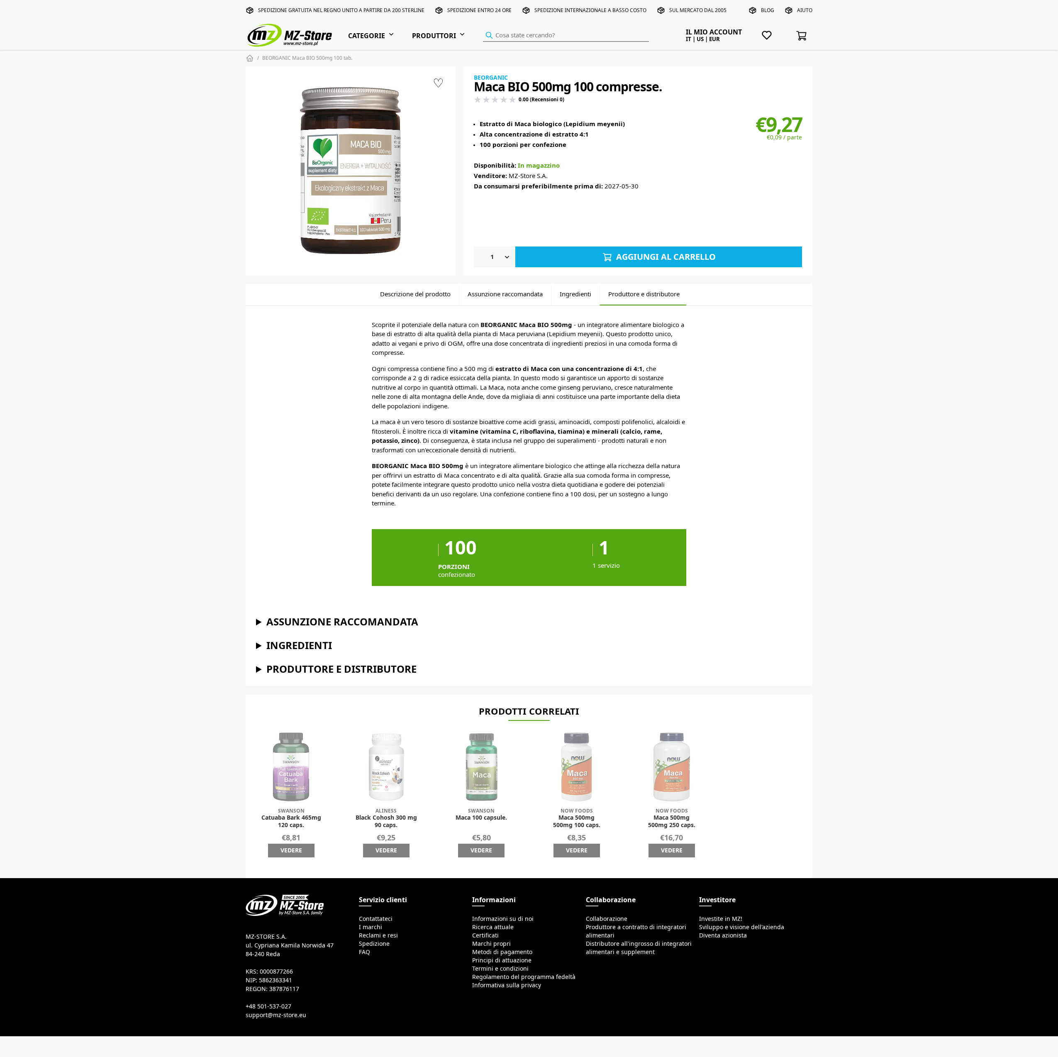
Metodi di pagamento (502, 952)
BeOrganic (491, 78)
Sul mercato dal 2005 (697, 10)
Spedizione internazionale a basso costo (590, 10)
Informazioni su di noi (503, 919)
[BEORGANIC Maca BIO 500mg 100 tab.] (350, 170)
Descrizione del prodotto (415, 294)
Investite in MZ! (720, 919)
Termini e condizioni (500, 969)
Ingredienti (575, 294)
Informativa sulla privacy (506, 985)
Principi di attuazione (501, 960)
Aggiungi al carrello (665, 256)
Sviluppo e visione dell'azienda (741, 927)
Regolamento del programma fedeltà (523, 977)
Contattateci (375, 919)
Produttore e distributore (644, 294)
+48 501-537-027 (268, 1006)
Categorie (366, 35)
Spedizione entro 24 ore (479, 10)
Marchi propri (491, 944)
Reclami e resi (378, 935)
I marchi (370, 927)
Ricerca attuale (493, 927)
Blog (767, 10)
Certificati (485, 935)
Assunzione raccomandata (505, 294)
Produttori (434, 35)
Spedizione (374, 944)
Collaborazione (606, 919)
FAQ (364, 952)
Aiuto (804, 10)
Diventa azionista (723, 935)
